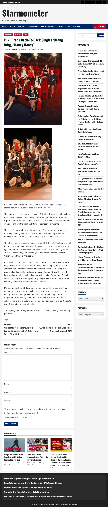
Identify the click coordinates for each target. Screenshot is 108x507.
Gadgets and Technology (37, 446)
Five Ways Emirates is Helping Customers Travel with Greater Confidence (88, 109)
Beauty (12, 26)
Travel (61, 26)
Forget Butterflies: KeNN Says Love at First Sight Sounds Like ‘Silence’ (13, 457)
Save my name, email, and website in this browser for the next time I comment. (37, 409)
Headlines (18, 34)
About (4, 26)
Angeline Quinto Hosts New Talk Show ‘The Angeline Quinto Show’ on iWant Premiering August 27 (91, 250)
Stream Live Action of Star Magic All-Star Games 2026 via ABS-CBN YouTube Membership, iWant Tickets (90, 280)
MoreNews (61, 504)
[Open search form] (90, 27)
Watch (102, 26)
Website (7, 401)
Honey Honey (43, 207)
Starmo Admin (11, 50)
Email (7, 392)
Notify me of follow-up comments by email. (21, 413)
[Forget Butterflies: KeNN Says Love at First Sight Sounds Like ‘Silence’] (14, 445)
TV (54, 449)
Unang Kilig (60, 204)
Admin (54, 465)
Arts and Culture (73, 26)
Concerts (21, 26)
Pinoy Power (33, 26)
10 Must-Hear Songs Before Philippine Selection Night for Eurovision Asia (88, 53)
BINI (11, 320)
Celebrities (8, 34)
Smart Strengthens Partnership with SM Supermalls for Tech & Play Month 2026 (90, 222)
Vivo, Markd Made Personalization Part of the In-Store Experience (37, 457)
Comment (9, 352)
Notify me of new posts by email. (19, 417)
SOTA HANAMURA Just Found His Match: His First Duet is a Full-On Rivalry (89, 146)
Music (18, 449)
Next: (55, 327)
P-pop (25, 34)
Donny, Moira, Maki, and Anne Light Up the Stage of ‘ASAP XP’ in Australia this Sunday (91, 64)
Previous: (21, 329)
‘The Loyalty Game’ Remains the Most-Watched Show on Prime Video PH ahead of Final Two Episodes (90, 232)
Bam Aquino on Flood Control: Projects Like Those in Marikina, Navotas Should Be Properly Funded (61, 458)
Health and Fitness (48, 26)
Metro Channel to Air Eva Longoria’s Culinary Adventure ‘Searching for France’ (90, 199)
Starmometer (25, 12)
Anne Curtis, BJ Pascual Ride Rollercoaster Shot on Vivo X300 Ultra (89, 171)
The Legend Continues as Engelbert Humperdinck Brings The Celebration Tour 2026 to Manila (90, 181)
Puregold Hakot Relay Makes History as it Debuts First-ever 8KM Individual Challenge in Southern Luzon (91, 98)
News (64, 446)
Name (7, 384)
